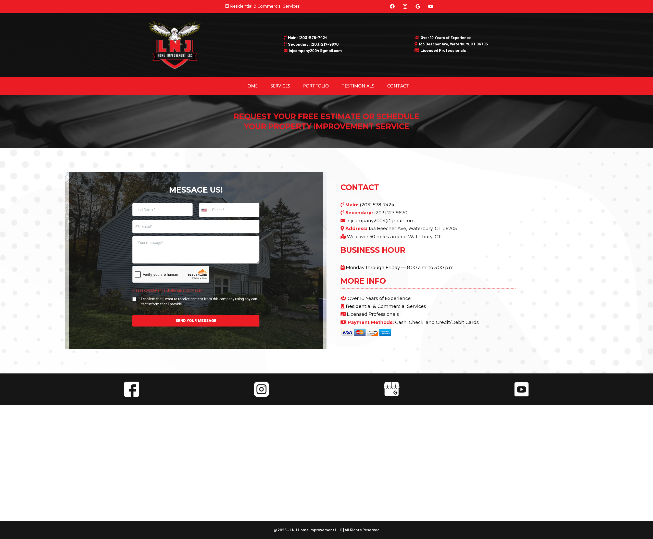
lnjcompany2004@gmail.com (380, 220)
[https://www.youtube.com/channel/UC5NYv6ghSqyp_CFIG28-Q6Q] (521, 389)
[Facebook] (392, 6)
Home (251, 86)
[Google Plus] (417, 6)
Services (280, 86)
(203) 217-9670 (390, 213)
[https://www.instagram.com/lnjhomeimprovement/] (261, 389)
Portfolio (316, 86)
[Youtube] (430, 6)
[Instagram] (405, 6)
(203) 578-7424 (377, 205)
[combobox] (205, 210)
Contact (398, 86)
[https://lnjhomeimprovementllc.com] (174, 44)
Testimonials (358, 86)
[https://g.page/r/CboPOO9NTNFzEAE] (391, 389)
